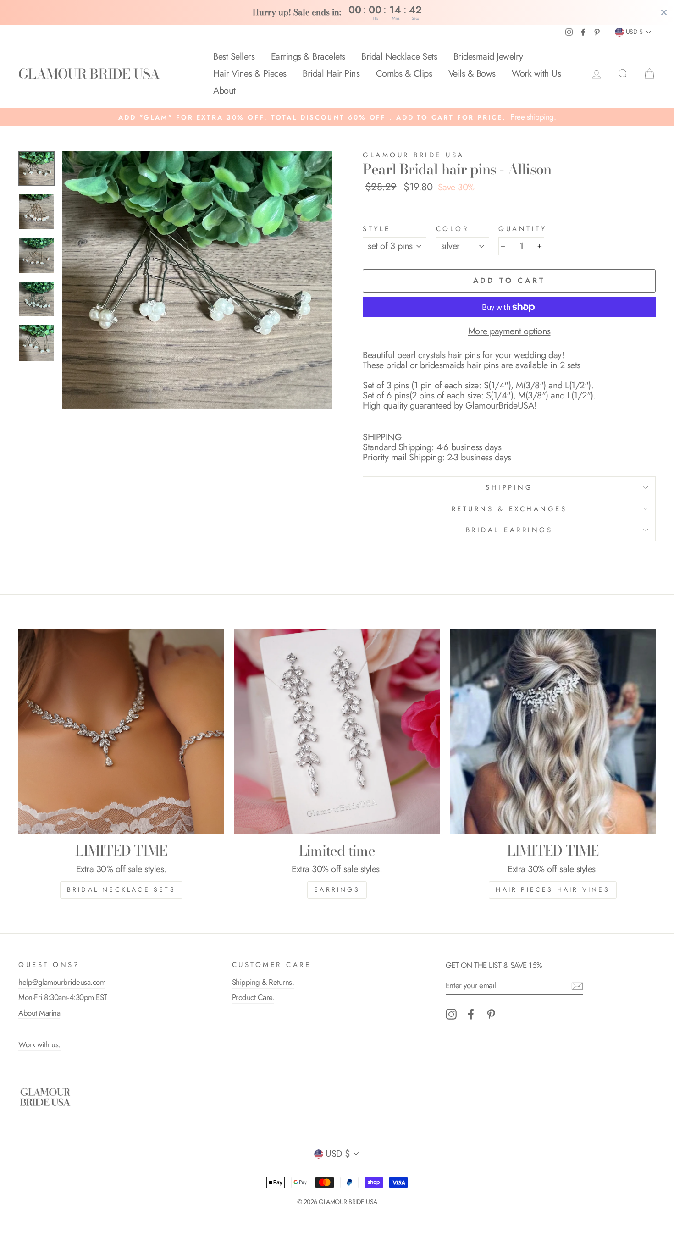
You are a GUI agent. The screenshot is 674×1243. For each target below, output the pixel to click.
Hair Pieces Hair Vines (552, 889)
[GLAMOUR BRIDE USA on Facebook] (470, 1014)
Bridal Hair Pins (331, 73)
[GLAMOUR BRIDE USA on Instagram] (451, 1014)
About (224, 90)
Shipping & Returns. (263, 982)
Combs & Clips (404, 73)
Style (377, 229)
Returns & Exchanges (509, 509)
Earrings (337, 889)
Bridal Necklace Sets (399, 56)
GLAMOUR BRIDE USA (89, 73)
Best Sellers (233, 56)
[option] (337, 117)
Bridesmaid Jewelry (488, 56)
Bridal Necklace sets (121, 889)
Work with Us (536, 73)
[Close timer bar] (663, 12)
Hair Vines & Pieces (250, 73)
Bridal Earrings (509, 530)
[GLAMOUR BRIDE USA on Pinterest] (491, 1014)
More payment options (509, 331)
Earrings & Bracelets (308, 56)
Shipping (509, 487)
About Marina (39, 1012)
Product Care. (253, 997)
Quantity (522, 229)
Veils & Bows (472, 73)
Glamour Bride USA (413, 155)
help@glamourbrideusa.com (61, 982)
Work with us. (39, 1044)
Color (452, 229)
